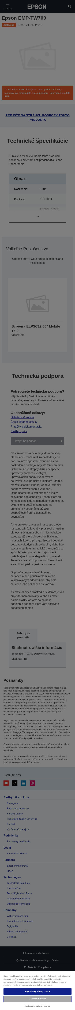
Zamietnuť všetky (37, 999)
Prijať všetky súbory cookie (37, 991)
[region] (37, 990)
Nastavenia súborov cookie (37, 1006)
